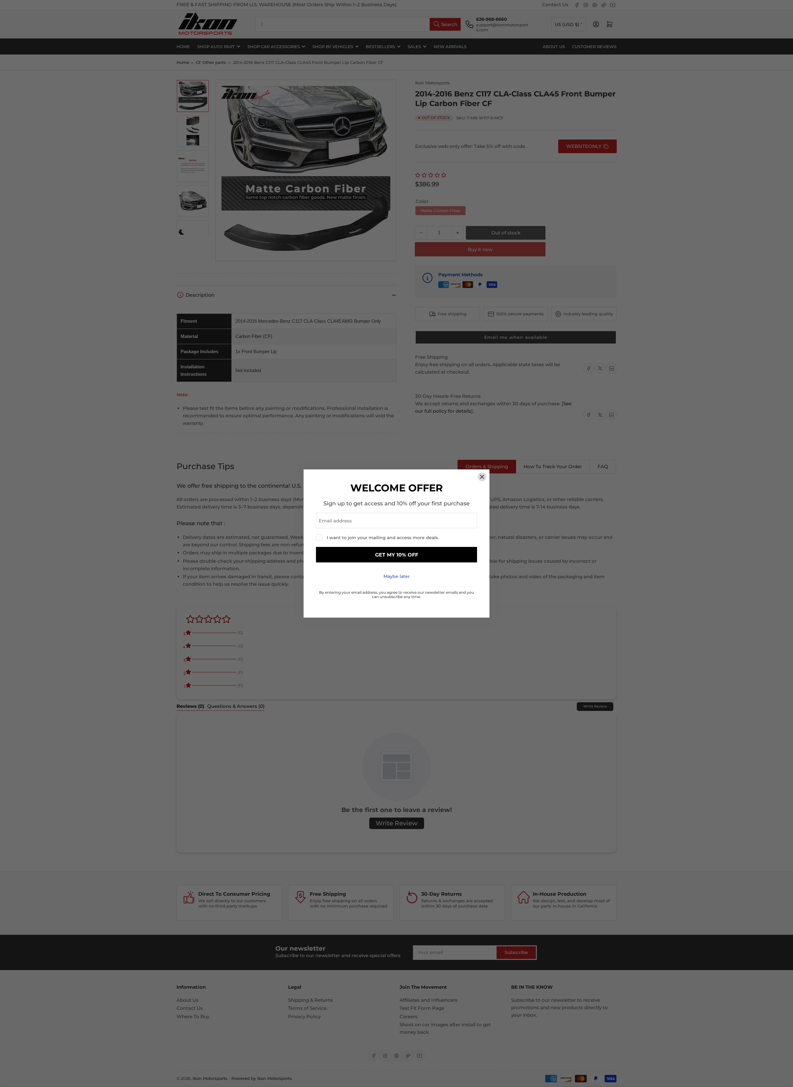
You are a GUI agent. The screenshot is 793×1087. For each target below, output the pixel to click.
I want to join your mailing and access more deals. (383, 537)
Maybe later (396, 576)
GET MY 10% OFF (396, 555)
